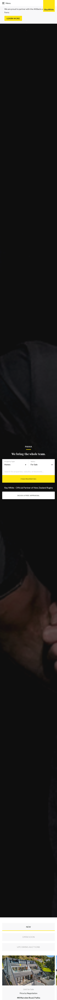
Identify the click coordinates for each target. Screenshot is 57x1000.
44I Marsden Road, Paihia (28, 997)
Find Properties (28, 479)
